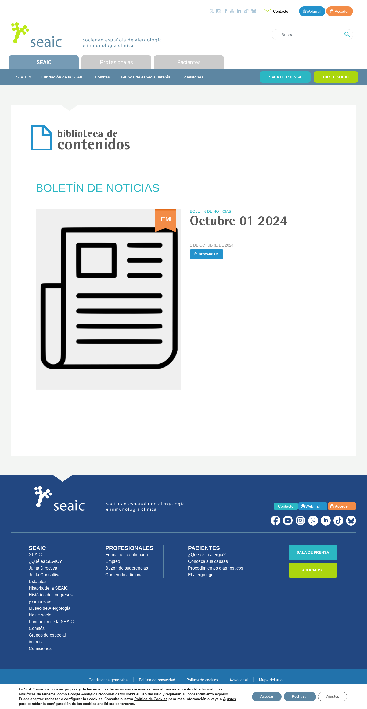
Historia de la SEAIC (48, 588)
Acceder (342, 11)
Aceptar (267, 696)
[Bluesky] (253, 11)
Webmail (313, 11)
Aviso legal (238, 679)
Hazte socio (40, 615)
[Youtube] (232, 11)
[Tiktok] (246, 11)
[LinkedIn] (238, 11)
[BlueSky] (351, 521)
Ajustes (332, 696)
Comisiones (192, 77)
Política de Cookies (150, 698)
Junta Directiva (43, 568)
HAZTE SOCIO (336, 77)
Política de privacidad (157, 679)
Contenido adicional (124, 574)
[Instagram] (218, 11)
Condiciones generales (108, 679)
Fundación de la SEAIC (62, 77)
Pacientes (189, 62)
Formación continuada (126, 554)
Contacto (280, 11)
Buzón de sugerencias (126, 568)
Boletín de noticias (210, 211)
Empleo (112, 561)
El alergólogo (201, 574)
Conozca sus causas (208, 561)
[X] (313, 521)
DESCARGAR (208, 254)
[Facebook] (226, 11)
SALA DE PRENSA (285, 77)
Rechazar (300, 696)
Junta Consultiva (45, 574)
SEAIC (44, 62)
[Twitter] (212, 11)
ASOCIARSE (313, 570)
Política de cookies (202, 679)
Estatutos (37, 581)
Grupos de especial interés (145, 77)
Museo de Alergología (49, 608)
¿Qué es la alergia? (207, 554)
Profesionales (116, 62)
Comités (102, 77)
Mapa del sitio (271, 679)
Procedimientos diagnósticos (215, 568)
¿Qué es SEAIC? (45, 561)
